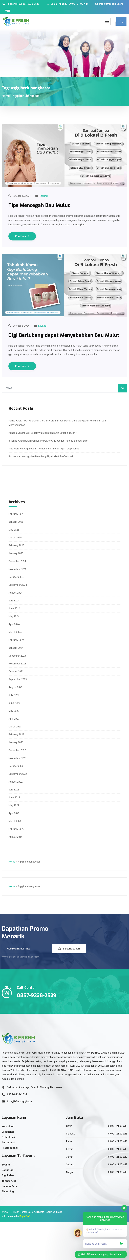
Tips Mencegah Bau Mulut (39, 205)
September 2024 (18, 584)
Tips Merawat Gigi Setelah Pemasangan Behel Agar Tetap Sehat (44, 448)
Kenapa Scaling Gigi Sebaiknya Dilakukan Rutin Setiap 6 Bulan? (43, 432)
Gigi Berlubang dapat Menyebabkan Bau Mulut (63, 335)
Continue (21, 236)
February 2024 (16, 639)
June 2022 (14, 797)
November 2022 (17, 758)
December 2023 (17, 655)
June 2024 (14, 608)
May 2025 (14, 529)
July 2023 (14, 695)
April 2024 (14, 624)
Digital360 (24, 1216)
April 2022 (14, 813)
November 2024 (17, 569)
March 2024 (15, 632)
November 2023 (17, 663)
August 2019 (16, 836)
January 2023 (16, 742)
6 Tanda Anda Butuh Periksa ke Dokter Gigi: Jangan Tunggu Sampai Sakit (48, 440)
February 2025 (16, 545)
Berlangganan (71, 948)
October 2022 (16, 765)
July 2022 (14, 789)
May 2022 (14, 805)
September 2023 (18, 679)
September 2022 (18, 773)
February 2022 (16, 829)
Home (6, 96)
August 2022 (16, 781)
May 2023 (14, 710)
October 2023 (16, 671)
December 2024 (17, 561)
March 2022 (15, 821)
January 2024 (16, 647)
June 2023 (14, 702)
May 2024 (14, 616)
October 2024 (16, 576)
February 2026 (16, 513)
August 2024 (16, 592)
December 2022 (17, 750)
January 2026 (16, 521)
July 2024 (14, 600)
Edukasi (44, 196)
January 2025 (16, 553)
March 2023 (15, 726)
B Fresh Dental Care (22, 1211)
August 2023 (16, 687)
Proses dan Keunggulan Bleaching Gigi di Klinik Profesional (41, 456)
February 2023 (16, 734)
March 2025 (15, 537)
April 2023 (14, 718)
